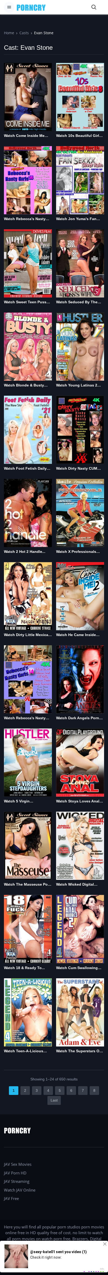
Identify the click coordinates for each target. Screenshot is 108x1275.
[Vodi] (31, 7)
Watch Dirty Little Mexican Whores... (27, 635)
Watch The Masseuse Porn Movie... (27, 884)
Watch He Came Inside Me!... (76, 635)
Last (54, 1100)
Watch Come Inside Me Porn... (24, 135)
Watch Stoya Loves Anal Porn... (77, 801)
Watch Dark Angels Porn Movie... (77, 718)
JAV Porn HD (15, 1172)
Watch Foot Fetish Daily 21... (25, 468)
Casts (24, 32)
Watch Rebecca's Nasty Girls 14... (25, 219)
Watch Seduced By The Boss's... (77, 302)
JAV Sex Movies (17, 1164)
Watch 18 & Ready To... (24, 968)
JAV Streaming (16, 1181)
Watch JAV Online (19, 1190)
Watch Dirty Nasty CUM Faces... (76, 468)
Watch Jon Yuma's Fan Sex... (76, 219)
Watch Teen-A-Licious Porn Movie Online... (23, 1051)
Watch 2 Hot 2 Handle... (24, 551)
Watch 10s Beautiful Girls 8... (78, 135)
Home (9, 32)
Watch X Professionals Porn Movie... (76, 551)
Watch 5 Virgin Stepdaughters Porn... (23, 801)
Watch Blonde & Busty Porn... (24, 385)
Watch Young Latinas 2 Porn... (76, 385)
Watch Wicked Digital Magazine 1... (75, 884)
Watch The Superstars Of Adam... (78, 1051)
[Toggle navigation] (9, 7)
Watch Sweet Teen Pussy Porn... (26, 302)
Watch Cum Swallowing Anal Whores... (77, 968)
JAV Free (11, 1198)
